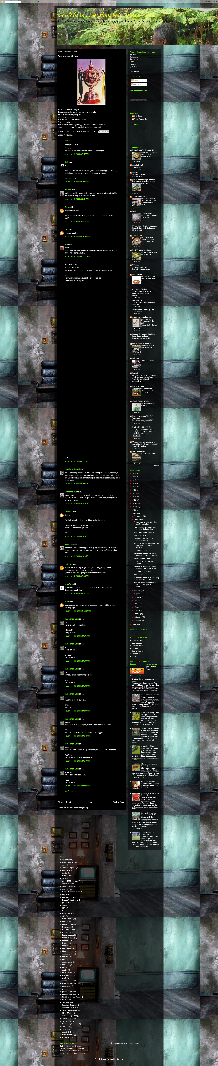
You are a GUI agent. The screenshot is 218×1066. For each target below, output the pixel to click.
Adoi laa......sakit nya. (142, 571)
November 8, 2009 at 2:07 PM (77, 484)
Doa (63, 895)
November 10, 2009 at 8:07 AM (77, 661)
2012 (134, 503)
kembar (65, 922)
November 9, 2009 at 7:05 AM (77, 576)
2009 (135, 513)
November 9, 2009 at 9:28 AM (77, 593)
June (136, 604)
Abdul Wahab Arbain (140, 401)
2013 (134, 500)
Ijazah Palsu (67, 913)
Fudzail (135, 373)
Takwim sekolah (69, 1019)
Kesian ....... (66, 927)
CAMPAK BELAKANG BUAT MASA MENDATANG (149, 154)
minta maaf (68, 135)
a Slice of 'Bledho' (139, 289)
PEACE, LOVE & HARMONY (143, 150)
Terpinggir (136, 167)
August (137, 597)
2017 (135, 487)
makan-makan (68, 954)
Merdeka (65, 965)
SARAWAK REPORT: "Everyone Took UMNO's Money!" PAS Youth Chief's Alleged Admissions (144, 378)
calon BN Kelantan (70, 881)
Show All (157, 466)
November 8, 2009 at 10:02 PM (77, 536)
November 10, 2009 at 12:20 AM (78, 611)
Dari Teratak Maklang (141, 250)
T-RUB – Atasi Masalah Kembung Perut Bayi (144, 304)
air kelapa (66, 860)
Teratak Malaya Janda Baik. (147, 834)
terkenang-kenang (69, 1024)
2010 (134, 510)
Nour (67, 601)
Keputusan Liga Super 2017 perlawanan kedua (142, 421)
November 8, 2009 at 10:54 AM (77, 236)
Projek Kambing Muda (141, 427)
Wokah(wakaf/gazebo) (150, 728)
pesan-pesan (67, 992)
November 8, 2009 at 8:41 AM (77, 199)
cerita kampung (68, 884)
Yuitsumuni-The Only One (143, 310)
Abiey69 (68, 190)
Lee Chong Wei (68, 948)
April (136, 610)
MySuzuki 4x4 (138, 386)
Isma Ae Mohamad (72, 469)
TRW (64, 1029)
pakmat (135, 358)
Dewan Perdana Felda (71, 892)
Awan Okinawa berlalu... (142, 317)
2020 (135, 477)
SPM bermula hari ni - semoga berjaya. (143, 539)
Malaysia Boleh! (140, 550)
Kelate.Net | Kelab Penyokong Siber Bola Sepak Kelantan (144, 227)
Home (92, 802)
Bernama (136, 654)
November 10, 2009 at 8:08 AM (77, 686)
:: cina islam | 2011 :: (140, 196)
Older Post (119, 802)
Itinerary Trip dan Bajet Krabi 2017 (148, 346)
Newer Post (64, 802)
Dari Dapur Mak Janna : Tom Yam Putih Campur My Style (147, 240)
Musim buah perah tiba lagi (149, 765)
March (137, 614)
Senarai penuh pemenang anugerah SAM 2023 (149, 215)
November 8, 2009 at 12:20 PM (77, 461)
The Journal (137, 235)
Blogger (120, 1059)
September (139, 594)
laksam (65, 946)
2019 (134, 480)
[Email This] (99, 131)
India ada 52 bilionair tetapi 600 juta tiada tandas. (146, 528)
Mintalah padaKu (138, 174)
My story (136, 172)
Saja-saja (65, 1002)
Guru (67, 207)
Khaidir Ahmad (68, 930)
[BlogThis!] (102, 131)
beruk (64, 878)
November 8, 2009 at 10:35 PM (77, 556)
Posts (135, 80)
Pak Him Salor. (140, 535)
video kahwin (68, 1035)
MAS (64, 959)
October (137, 591)
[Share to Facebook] (106, 131)
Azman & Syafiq (69, 868)
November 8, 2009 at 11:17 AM (77, 256)
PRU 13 (65, 1000)
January (138, 620)
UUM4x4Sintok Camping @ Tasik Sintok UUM (148, 390)
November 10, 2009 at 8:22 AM (77, 786)
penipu (65, 989)
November (139, 520)
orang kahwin (68, 981)
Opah (64, 978)
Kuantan (65, 943)
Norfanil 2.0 (137, 301)
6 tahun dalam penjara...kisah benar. (144, 680)
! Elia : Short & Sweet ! (141, 343)
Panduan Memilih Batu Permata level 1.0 (148, 278)
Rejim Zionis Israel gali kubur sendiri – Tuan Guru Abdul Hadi (148, 201)
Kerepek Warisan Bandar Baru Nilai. (149, 814)
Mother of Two (71, 492)
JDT (64, 916)
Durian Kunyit (68, 897)
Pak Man (138, 116)
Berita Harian (138, 651)
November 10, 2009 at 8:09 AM (77, 711)
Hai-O (64, 911)
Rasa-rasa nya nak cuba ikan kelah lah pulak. (145, 523)
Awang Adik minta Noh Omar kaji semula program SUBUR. (146, 545)
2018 (134, 483)
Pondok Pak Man (69, 994)
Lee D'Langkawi (138, 451)
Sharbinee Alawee (69, 1010)
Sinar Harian (137, 640)
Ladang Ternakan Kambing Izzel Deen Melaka (143, 335)
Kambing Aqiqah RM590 (141, 338)
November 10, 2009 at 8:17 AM (77, 761)
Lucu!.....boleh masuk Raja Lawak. (144, 562)
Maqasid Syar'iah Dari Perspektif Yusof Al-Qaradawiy (144, 445)
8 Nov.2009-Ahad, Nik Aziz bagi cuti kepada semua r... (147, 579)
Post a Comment (69, 791)
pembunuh (66, 986)
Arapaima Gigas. (148, 746)
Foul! (134, 211)
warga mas (66, 1037)
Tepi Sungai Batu (72, 619)
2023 (135, 473)
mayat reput (67, 962)
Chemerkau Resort (70, 887)
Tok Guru (66, 1027)
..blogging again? (147, 360)
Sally (67, 162)
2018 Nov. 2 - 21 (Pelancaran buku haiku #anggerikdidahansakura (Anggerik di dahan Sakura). (144, 324)
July (136, 601)
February (138, 617)
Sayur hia (144, 184)
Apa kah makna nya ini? (144, 532)
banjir (64, 873)
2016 (134, 490)
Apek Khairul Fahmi (70, 862)
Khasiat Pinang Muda (150, 713)
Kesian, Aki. (139, 574)
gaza (64, 905)
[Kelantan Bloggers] (137, 673)
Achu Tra (68, 584)
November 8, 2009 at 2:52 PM (77, 504)
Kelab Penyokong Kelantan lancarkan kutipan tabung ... (146, 554)
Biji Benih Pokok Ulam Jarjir (147, 404)
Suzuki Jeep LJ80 (69, 1016)
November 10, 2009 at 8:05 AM (77, 636)
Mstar (134, 656)
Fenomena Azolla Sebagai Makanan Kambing (147, 431)
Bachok (65, 870)
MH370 (65, 967)
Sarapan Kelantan (69, 1005)
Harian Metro (137, 646)
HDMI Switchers (134, 72)
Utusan (135, 648)
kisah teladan (68, 935)
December (138, 516)
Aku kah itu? (137, 165)
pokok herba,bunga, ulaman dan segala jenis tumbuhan (143, 181)
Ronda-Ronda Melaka (149, 453)
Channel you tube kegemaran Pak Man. (150, 783)
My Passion (137, 274)
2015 (134, 493)
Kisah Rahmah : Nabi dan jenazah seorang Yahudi (141, 268)
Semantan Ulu (68, 1008)
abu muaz (69, 544)
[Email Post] (95, 131)
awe (63, 865)
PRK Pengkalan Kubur (71, 997)
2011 (134, 507)
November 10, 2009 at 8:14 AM (77, 736)
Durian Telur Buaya (70, 900)
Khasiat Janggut (69, 932)
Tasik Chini (67, 1021)
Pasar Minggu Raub (70, 983)
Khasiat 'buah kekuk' (150, 695)
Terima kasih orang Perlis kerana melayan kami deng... (145, 585)
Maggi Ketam (67, 951)
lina (66, 244)
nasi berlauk (67, 975)
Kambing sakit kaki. (142, 558)
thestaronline (137, 643)
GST (63, 908)
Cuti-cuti (65, 889)
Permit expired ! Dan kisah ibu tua (149, 253)
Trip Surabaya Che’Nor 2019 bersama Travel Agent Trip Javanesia (142, 293)
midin (65, 970)
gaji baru (65, 903)
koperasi (65, 940)
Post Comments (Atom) (78, 808)
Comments (137, 84)
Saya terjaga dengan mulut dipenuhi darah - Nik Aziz (146, 567)
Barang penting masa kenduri (150, 794)
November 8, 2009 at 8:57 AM (77, 222)
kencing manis (68, 924)
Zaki (66, 229)
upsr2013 (65, 1032)
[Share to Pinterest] (108, 131)
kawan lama (67, 919)
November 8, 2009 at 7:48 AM (77, 182)
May (136, 607)
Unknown (68, 512)
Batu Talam (67, 876)
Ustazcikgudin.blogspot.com (143, 442)
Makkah (65, 956)
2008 (135, 625)
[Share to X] (104, 131)
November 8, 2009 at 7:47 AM (77, 154)
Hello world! (137, 230)
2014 (135, 497)
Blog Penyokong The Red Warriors (142, 417)
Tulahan (135, 265)
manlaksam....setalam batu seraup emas (106, 14)
